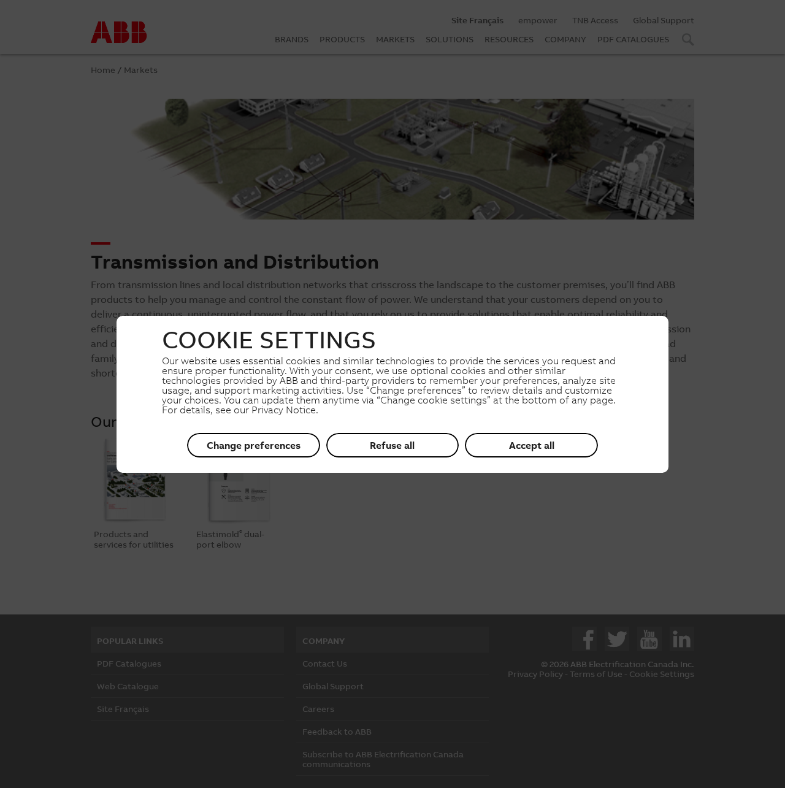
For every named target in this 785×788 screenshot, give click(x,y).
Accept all (531, 445)
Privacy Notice (283, 410)
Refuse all (392, 445)
